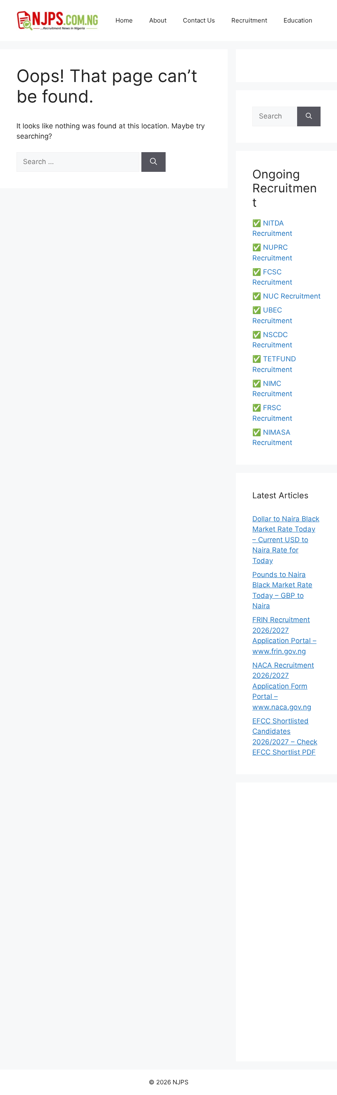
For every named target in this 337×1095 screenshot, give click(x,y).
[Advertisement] (286, 922)
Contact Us (199, 20)
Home (124, 20)
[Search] (153, 162)
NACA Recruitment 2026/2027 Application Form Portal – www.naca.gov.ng (283, 686)
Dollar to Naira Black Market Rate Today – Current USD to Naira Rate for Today (285, 540)
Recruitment (249, 20)
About (157, 20)
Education (298, 20)
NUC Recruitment (292, 296)
